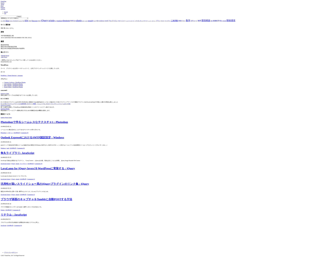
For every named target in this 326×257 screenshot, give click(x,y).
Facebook (20, 20)
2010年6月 (17, 133)
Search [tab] (6, 12)
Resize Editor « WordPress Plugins (13, 87)
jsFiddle (51, 21)
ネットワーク (144, 20)
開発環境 (231, 20)
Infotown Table (5, 93)
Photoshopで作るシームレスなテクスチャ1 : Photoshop (34, 121)
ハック (149, 20)
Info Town (4, 57)
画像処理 (216, 21)
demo (7, 21)
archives (3, 9)
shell (95, 20)
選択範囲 (224, 20)
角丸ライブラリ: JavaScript (17, 152)
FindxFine (3, 1)
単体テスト (182, 21)
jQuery (44, 20)
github (29, 20)
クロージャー (121, 20)
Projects (3, 7)
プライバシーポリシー (11, 252)
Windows (3, 148)
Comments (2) (31, 179)
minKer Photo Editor (6, 117)
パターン (153, 20)
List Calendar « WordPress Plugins (13, 84)
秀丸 (220, 20)
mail (56, 20)
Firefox (3, 210)
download (15, 20)
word (106, 21)
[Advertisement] (52, 238)
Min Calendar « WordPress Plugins (13, 85)
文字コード (194, 20)
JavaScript (3, 225)
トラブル (137, 20)
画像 (212, 20)
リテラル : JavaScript (14, 214)
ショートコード (130, 20)
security (91, 21)
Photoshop (3, 133)
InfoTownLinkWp (6, 105)
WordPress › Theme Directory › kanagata (12, 75)
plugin (79, 20)
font (23, 20)
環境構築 (205, 20)
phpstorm (66, 20)
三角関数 (174, 21)
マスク (162, 20)
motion (59, 21)
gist (26, 20)
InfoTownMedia (5, 109)
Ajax (2, 20)
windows (101, 21)
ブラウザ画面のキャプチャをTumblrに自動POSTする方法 (36, 199)
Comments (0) (24, 133)
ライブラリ (168, 20)
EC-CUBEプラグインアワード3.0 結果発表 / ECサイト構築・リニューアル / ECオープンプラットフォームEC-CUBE (35, 104)
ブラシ (158, 21)
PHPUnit (73, 21)
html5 (39, 20)
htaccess (35, 21)
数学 (188, 20)
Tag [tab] (5, 13)
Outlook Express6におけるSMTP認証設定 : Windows (32, 137)
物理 (199, 21)
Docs (2, 6)
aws (4, 21)
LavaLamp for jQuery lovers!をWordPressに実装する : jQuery (38, 168)
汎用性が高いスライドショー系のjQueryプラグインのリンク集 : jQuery (45, 183)
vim (97, 21)
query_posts (85, 20)
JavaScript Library (6, 163)
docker (11, 20)
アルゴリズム (112, 21)
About (2, 4)
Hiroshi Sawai (5, 55)
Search (2, 3)
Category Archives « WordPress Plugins (15, 82)
